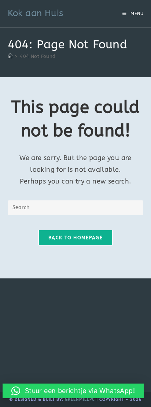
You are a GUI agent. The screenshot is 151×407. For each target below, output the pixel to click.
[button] (73, 391)
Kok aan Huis (35, 13)
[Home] (10, 56)
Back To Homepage (75, 237)
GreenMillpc (80, 399)
